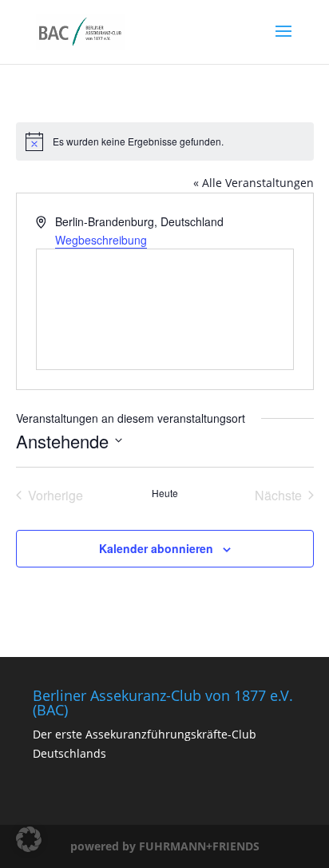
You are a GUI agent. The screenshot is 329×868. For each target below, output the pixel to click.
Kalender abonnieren (156, 548)
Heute (165, 493)
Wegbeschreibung (101, 240)
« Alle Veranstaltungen (253, 182)
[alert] (165, 141)
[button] (28, 839)
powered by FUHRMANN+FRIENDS (165, 846)
